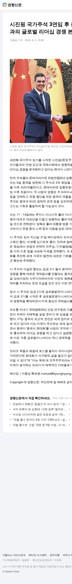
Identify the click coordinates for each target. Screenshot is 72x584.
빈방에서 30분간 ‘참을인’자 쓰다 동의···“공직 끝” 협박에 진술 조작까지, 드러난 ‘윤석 (40, 404)
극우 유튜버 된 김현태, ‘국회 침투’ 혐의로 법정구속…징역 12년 (40, 409)
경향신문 (15, 5)
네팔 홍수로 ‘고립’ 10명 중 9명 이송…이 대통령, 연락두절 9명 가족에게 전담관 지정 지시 (40, 425)
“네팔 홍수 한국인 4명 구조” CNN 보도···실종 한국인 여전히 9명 (40, 420)
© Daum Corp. (11, 571)
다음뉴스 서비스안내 (14, 555)
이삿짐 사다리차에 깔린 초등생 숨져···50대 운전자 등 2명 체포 (40, 414)
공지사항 (55, 555)
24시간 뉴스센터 (37, 555)
